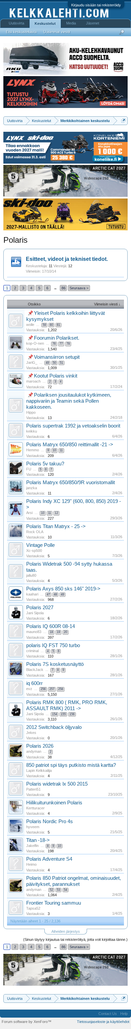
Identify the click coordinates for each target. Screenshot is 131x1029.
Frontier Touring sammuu (53, 903)
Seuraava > (79, 288)
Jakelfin (32, 846)
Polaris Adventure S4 (49, 859)
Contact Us (107, 1014)
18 (51, 632)
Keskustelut (45, 23)
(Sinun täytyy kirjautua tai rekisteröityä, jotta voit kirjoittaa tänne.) (75, 939)
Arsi (29, 513)
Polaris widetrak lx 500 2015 (57, 784)
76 (54, 343)
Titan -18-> (38, 840)
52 (51, 890)
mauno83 (33, 632)
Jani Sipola (35, 613)
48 (55, 594)
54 (65, 890)
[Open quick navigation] (123, 120)
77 (61, 343)
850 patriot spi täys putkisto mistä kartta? (71, 765)
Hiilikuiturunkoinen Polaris (54, 802)
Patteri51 (33, 789)
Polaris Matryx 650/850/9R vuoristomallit (70, 482)
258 (60, 689)
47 (48, 594)
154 (54, 714)
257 (51, 689)
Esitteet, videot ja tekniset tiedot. (67, 259)
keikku (31, 431)
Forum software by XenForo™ (26, 1022)
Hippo (31, 412)
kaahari (32, 594)
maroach (33, 381)
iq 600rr (34, 683)
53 (58, 890)
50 (54, 362)
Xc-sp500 (34, 551)
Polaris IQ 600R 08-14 (50, 626)
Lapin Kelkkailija (39, 770)
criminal (32, 651)
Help (124, 1014)
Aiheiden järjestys (65, 931)
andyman (33, 751)
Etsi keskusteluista (21, 32)
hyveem (32, 827)
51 (61, 362)
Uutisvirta (16, 23)
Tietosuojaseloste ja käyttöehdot (103, 1022)
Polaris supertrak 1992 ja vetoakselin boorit (73, 425)
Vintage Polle (40, 545)
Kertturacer (35, 808)
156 (72, 714)
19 (58, 632)
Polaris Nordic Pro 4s (49, 821)
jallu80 (31, 575)
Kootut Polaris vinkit (55, 376)
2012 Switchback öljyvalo (54, 727)
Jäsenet (92, 23)
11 (61, 450)
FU (28, 469)
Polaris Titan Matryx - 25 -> (56, 526)
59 (44, 325)
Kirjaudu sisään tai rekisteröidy (96, 5)
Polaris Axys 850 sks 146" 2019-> (63, 588)
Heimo (31, 864)
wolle (30, 325)
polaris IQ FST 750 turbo (53, 645)
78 (68, 343)
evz (29, 689)
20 (65, 632)
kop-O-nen (35, 343)
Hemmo (32, 450)
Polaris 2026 (39, 746)
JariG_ (31, 362)
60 (51, 325)
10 (54, 450)
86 (63, 288)
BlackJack (34, 670)
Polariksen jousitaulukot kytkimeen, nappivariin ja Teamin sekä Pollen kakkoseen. (68, 401)
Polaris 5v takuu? (45, 463)
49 (47, 362)
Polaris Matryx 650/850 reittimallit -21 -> (69, 444)
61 (58, 325)
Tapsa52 (33, 908)
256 (43, 689)
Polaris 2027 (39, 607)
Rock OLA (34, 532)
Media (71, 23)
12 (56, 513)
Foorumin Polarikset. (56, 338)
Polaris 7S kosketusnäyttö (55, 664)
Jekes (31, 733)
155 (63, 714)
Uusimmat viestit (56, 32)
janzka (31, 488)
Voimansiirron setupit (57, 357)
